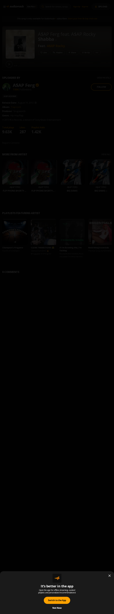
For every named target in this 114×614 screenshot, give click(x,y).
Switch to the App (57, 600)
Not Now (57, 607)
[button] (57, 307)
